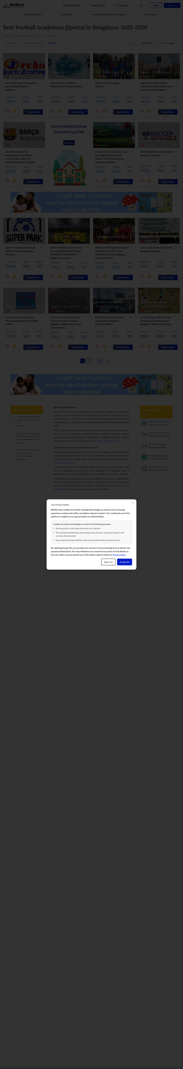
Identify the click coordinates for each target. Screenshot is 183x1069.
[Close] (133, 503)
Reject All (108, 562)
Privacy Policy (119, 554)
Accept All (124, 562)
